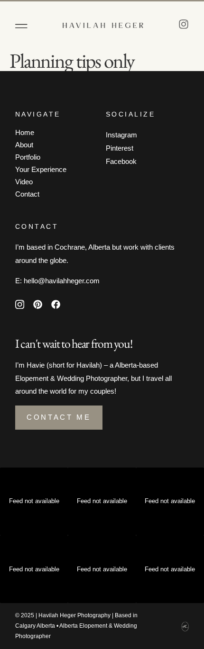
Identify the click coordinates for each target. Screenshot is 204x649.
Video (24, 182)
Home (24, 132)
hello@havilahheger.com (62, 281)
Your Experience (40, 169)
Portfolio (27, 157)
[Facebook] (56, 304)
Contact (27, 194)
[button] (21, 26)
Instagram (121, 135)
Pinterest (119, 148)
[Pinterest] (37, 304)
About (24, 145)
